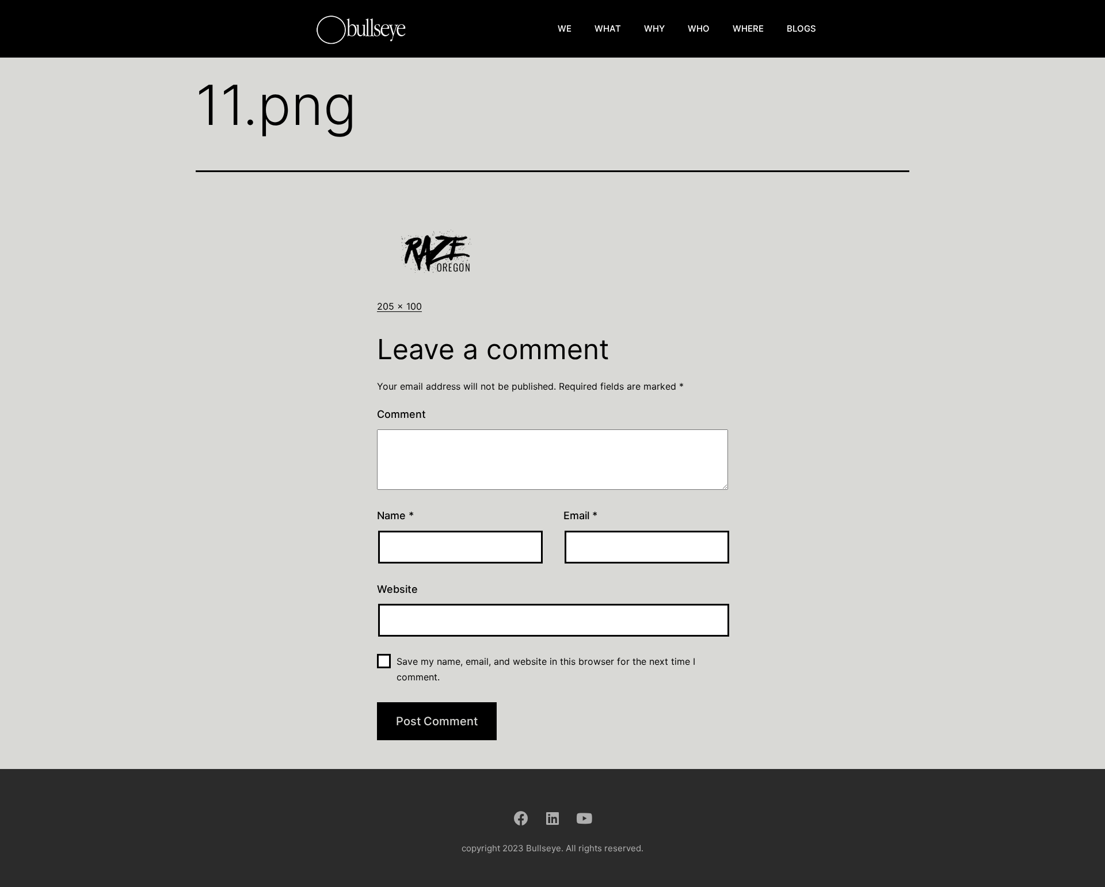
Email (580, 515)
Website (397, 589)
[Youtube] (584, 818)
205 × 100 (399, 306)
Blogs (801, 28)
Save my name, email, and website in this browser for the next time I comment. (546, 669)
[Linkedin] (552, 818)
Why (654, 28)
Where (748, 28)
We (564, 28)
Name (395, 515)
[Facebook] (520, 818)
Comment (401, 414)
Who (699, 28)
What (608, 28)
